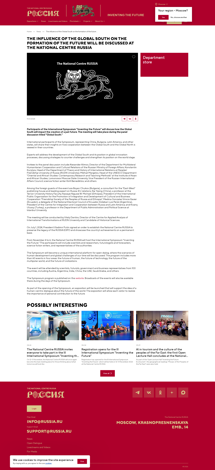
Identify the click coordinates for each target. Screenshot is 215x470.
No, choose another (179, 17)
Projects (86, 21)
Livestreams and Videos (57, 21)
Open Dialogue (34, 443)
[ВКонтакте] (130, 118)
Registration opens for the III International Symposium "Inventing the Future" (107, 352)
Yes (163, 17)
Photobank (74, 21)
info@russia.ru (44, 421)
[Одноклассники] (135, 118)
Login (34, 409)
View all (106, 373)
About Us (99, 21)
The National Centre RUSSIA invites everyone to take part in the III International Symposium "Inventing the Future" (53, 352)
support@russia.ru (49, 431)
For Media (32, 451)
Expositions (31, 21)
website (80, 278)
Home (29, 32)
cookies (48, 463)
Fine (82, 461)
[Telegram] (124, 118)
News (43, 21)
